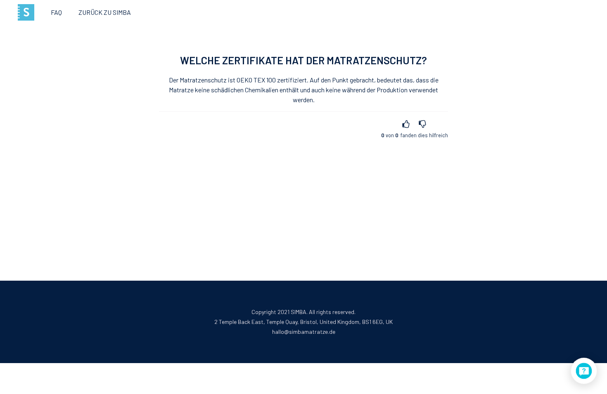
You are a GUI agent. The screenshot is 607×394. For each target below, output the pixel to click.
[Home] (26, 12)
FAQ (56, 12)
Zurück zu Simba (104, 12)
